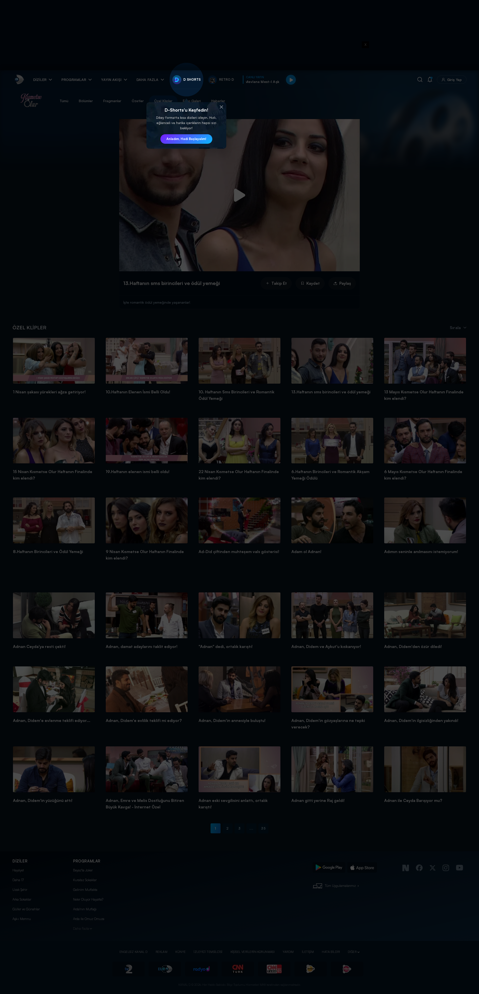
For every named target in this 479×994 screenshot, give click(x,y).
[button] (221, 107)
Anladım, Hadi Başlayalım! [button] (186, 139)
